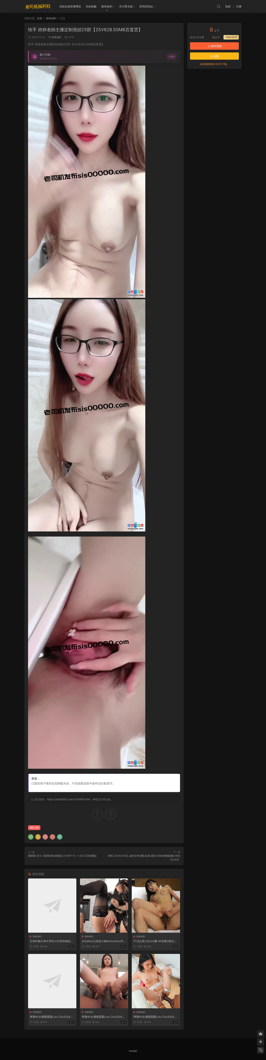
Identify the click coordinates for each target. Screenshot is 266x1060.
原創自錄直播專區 (70, 6)
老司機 (38, 6)
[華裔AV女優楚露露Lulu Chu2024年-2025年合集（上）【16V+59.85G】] (52, 981)
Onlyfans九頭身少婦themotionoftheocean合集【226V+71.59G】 (104, 941)
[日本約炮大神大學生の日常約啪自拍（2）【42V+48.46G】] (52, 905)
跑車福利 (106, 6)
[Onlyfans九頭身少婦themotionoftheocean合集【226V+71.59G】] (104, 905)
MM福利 (133, 1051)
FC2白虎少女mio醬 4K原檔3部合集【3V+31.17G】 (155, 941)
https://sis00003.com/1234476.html (68, 799)
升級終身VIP (231, 37)
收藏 (216, 56)
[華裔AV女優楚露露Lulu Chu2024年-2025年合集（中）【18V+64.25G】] (104, 981)
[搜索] (218, 6)
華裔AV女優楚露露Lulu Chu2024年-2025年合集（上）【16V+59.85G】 (52, 1017)
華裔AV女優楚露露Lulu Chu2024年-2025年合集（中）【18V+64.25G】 (104, 1017)
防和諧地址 (146, 6)
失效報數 (91, 6)
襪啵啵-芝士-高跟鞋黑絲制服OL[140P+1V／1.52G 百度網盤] (62, 855)
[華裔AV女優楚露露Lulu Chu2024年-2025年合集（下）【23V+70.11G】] (156, 981)
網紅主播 (34, 827)
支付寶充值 (126, 6)
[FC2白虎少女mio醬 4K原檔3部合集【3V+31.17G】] (156, 905)
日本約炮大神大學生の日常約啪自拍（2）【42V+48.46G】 (51, 941)
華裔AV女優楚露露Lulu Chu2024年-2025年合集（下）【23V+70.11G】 (156, 1017)
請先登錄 (216, 46)
